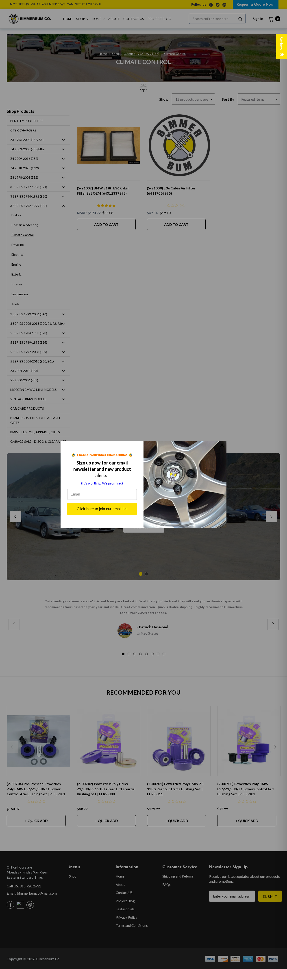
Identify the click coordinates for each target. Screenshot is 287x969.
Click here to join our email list (102, 509)
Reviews (282, 43)
